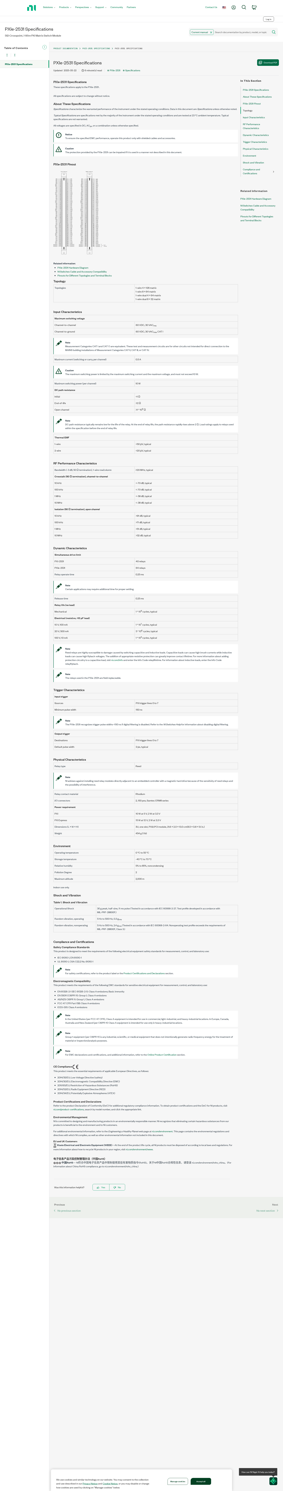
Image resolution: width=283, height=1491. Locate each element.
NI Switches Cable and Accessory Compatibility (82, 271)
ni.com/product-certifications (68, 1109)
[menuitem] (49, 8)
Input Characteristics (254, 117)
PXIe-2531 (115, 70)
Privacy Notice (90, 1483)
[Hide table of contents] (44, 47)
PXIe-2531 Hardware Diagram (72, 267)
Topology (247, 110)
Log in (268, 19)
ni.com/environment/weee (139, 1149)
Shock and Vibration (253, 162)
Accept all (200, 1481)
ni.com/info (117, 660)
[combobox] (229, 32)
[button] (211, 32)
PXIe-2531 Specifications (18, 64)
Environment (249, 155)
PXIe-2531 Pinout (252, 103)
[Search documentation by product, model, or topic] (273, 32)
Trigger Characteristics (255, 141)
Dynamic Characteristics (256, 135)
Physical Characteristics (255, 148)
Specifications (132, 70)
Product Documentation (65, 48)
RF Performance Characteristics (251, 126)
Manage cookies (177, 1481)
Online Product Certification (162, 1054)
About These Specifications (257, 96)
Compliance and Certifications (251, 171)
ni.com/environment (162, 1131)
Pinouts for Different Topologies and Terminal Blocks (84, 275)
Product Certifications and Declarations (144, 973)
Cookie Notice (110, 1483)
